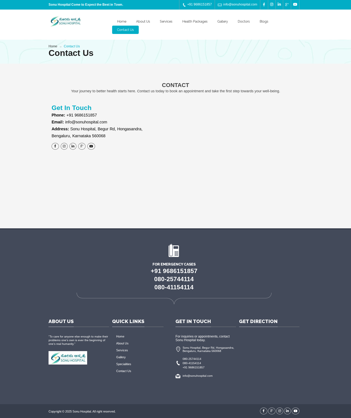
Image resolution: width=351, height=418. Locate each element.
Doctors (244, 21)
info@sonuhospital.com (240, 4)
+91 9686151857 (199, 4)
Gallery (222, 21)
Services (166, 21)
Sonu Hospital (82, 411)
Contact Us (125, 30)
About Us (143, 21)
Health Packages (195, 21)
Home (121, 21)
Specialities (123, 364)
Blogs (264, 21)
